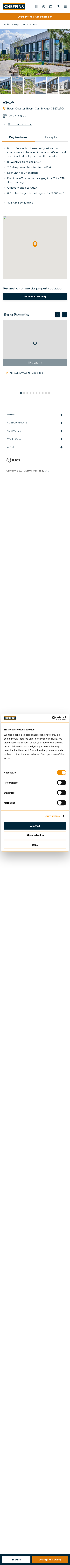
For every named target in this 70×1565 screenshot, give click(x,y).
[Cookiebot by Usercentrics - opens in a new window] (52, 718)
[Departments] (36, 6)
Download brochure (20, 124)
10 (49, 393)
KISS (47, 471)
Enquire (16, 1559)
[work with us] (50, 6)
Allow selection (35, 835)
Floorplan (51, 137)
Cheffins (15, 6)
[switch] (61, 782)
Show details (52, 816)
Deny (35, 844)
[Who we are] (43, 6)
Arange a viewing (50, 1559)
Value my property (35, 296)
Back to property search (22, 24)
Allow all (35, 825)
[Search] (58, 6)
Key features (18, 137)
